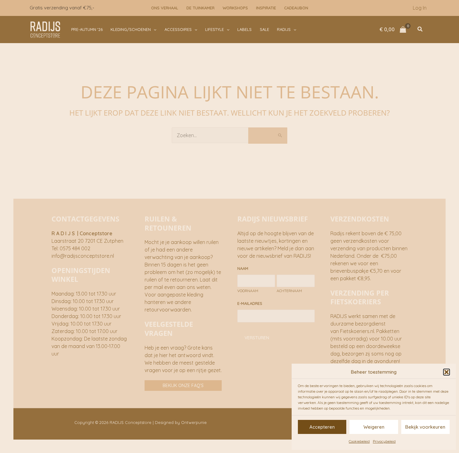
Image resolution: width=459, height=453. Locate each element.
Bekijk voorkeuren (425, 427)
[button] (446, 372)
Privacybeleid (384, 441)
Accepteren (322, 427)
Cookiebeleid (359, 441)
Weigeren (373, 427)
